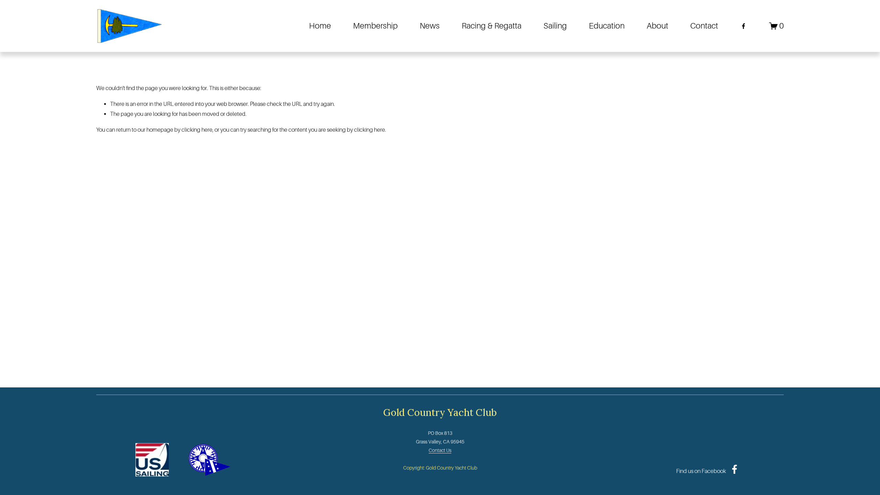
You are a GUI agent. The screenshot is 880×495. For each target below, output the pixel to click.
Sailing (555, 25)
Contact (704, 25)
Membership (375, 25)
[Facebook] (743, 26)
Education (607, 25)
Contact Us (440, 450)
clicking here (197, 129)
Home (320, 25)
